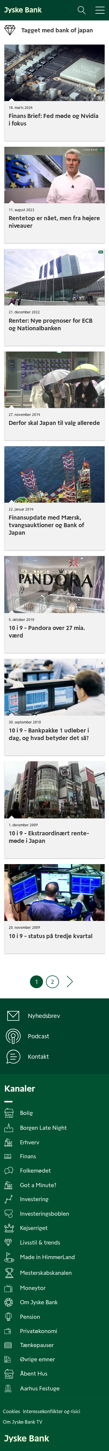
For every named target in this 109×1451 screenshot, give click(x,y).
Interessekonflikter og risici (51, 1411)
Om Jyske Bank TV (22, 1422)
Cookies (11, 1411)
